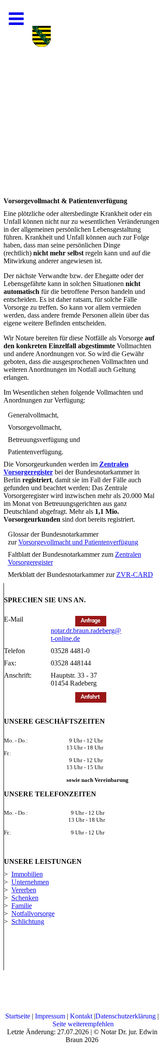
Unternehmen (30, 882)
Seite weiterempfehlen (83, 1024)
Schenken (24, 897)
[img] (82, 87)
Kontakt (81, 1016)
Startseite (17, 1016)
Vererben (23, 890)
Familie (21, 905)
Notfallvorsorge (33, 913)
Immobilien (27, 874)
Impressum (50, 1016)
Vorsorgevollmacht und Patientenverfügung (78, 542)
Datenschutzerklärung (125, 1016)
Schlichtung (27, 921)
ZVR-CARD (134, 574)
